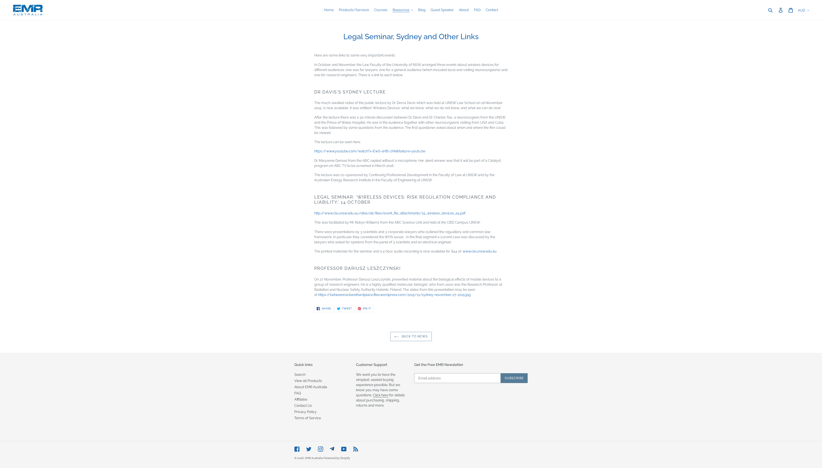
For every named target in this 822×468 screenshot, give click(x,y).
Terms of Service (307, 418)
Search (299, 375)
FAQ (297, 393)
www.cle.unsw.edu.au (480, 251)
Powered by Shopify (337, 458)
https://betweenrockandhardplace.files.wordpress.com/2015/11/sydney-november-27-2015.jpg (394, 295)
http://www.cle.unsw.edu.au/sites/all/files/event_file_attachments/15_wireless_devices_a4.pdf (389, 213)
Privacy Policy (305, 412)
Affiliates (300, 399)
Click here (380, 395)
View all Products (308, 381)
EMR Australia (314, 458)
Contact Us (303, 406)
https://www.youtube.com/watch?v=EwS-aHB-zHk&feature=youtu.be (369, 151)
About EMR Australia (310, 387)
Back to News (414, 336)
